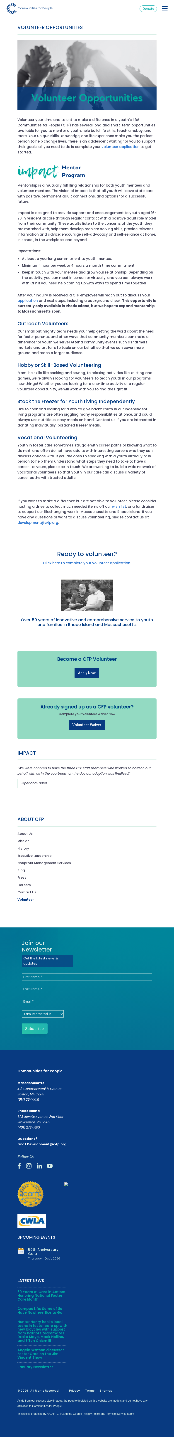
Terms (89, 1390)
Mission (23, 841)
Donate (148, 8)
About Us (25, 833)
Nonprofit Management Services (44, 863)
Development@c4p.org (46, 1144)
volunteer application (121, 146)
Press (21, 877)
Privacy (74, 1390)
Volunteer (25, 899)
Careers (24, 885)
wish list (119, 506)
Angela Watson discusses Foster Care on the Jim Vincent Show (41, 1354)
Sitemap (106, 1390)
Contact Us (26, 892)
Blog (21, 870)
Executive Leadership (34, 855)
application (27, 300)
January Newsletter (35, 1367)
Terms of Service (116, 1413)
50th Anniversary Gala (43, 1251)
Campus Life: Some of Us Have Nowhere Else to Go (39, 1310)
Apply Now (87, 672)
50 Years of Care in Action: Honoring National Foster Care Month (41, 1295)
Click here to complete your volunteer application (86, 563)
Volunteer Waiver (86, 724)
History (23, 848)
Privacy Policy (91, 1413)
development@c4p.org (37, 522)
